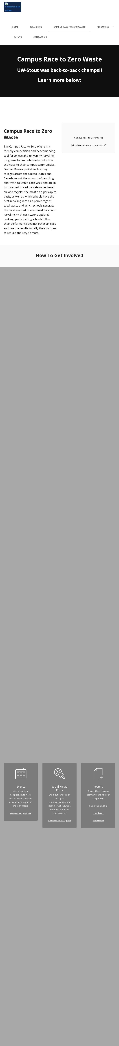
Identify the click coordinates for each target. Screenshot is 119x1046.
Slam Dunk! (98, 820)
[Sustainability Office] (12, 7)
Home (15, 26)
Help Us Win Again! (98, 806)
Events (18, 37)
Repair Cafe (36, 26)
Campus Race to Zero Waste (70, 26)
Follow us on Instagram (59, 820)
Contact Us (40, 37)
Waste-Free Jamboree (20, 813)
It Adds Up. (98, 813)
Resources (103, 26)
